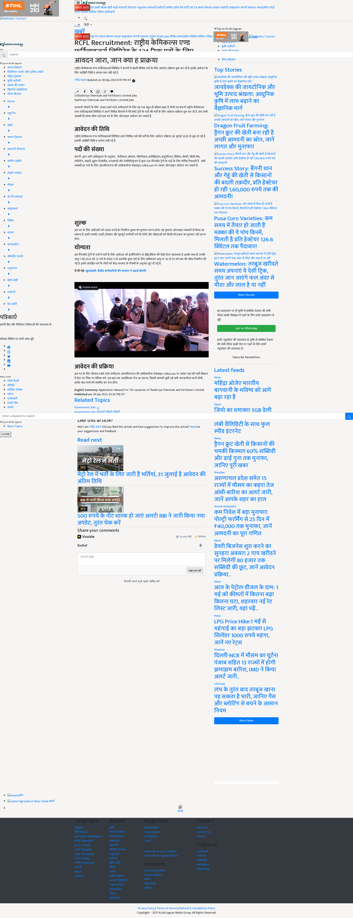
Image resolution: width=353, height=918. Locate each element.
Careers (201, 836)
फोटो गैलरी (13, 381)
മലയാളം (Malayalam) (88, 836)
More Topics (15, 426)
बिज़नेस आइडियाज (17, 89)
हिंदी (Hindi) (81, 832)
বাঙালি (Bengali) (83, 849)
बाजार (216, 7)
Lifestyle (219, 683)
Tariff (147, 840)
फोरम (10, 394)
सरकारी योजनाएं (128, 7)
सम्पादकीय (262, 7)
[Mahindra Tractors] (262, 36)
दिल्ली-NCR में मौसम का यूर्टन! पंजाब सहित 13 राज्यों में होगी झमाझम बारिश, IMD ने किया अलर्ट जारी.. (246, 666)
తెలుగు (78, 871)
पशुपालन (142, 7)
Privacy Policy (146, 908)
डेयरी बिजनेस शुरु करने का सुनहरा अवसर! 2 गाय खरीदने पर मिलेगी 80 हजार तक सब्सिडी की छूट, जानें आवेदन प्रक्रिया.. (245, 560)
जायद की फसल (15, 85)
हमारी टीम (12, 403)
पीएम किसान (14, 94)
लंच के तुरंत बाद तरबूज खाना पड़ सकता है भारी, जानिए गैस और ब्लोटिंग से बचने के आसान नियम (246, 700)
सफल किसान (205, 7)
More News (246, 720)
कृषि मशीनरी (14, 80)
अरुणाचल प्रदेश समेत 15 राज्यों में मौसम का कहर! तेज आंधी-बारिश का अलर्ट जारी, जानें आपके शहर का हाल (244, 488)
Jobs (167, 36)
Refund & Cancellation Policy (197, 908)
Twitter (201, 855)
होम (92, 7)
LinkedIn (202, 860)
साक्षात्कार (234, 7)
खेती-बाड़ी (113, 7)
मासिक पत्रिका (97, 12)
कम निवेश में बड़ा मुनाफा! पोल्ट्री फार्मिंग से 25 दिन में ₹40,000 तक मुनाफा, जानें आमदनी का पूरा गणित (243, 522)
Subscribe (176, 333)
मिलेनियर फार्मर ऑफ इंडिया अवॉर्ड (25, 72)
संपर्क (10, 407)
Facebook (202, 851)
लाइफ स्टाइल (156, 36)
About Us (202, 827)
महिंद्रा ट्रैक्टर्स (14, 76)
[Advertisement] (246, 753)
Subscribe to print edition (160, 851)
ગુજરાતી (79, 876)
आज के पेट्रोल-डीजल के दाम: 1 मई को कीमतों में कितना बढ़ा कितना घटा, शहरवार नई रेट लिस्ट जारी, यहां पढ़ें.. (246, 598)
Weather (219, 472)
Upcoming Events (155, 870)
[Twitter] (8, 355)
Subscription (152, 832)
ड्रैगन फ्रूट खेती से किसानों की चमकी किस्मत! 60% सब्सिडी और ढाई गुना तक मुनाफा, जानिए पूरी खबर (245, 454)
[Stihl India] (231, 36)
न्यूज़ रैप (94, 36)
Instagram (203, 864)
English (78, 827)
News (217, 438)
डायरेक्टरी (110, 12)
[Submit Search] (349, 416)
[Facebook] (8, 346)
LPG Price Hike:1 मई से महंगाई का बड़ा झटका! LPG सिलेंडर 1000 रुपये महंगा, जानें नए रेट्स (243, 632)
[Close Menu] (1, 49)
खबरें (112, 827)
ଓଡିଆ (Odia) (82, 858)
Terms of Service (167, 908)
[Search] (86, 17)
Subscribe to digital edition (161, 855)
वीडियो (84, 12)
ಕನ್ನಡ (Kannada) (84, 854)
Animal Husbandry (225, 506)
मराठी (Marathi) (83, 840)
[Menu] (78, 3)
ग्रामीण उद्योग (172, 7)
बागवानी (151, 7)
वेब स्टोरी (184, 7)
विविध (173, 36)
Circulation (151, 836)
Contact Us (204, 832)
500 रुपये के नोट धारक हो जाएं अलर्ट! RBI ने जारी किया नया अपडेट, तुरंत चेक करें (141, 519)
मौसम (104, 7)
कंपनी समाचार (248, 7)
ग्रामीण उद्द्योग (116, 876)
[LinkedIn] (8, 360)
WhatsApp (203, 868)
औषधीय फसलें (117, 849)
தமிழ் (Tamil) (82, 845)
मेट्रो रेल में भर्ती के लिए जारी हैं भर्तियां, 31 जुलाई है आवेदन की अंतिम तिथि (141, 478)
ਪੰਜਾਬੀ (78, 867)
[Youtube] (8, 364)
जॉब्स (180, 811)
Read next (89, 440)
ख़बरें (97, 7)
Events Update (153, 874)
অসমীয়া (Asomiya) (84, 862)
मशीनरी (161, 7)
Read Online (151, 827)
